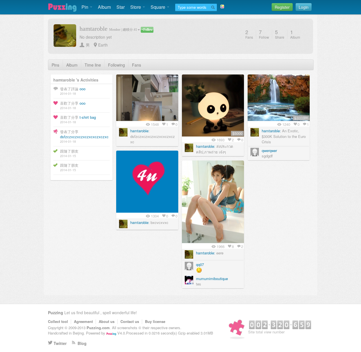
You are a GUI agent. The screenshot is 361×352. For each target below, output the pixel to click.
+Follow (147, 30)
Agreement (83, 321)
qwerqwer (269, 150)
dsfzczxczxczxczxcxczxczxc (84, 136)
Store (136, 7)
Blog (82, 343)
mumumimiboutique (212, 278)
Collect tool (58, 321)
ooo (82, 88)
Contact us (129, 321)
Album (104, 7)
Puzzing (55, 312)
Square (158, 7)
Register (282, 7)
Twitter (60, 343)
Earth (103, 45)
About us (107, 321)
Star (120, 7)
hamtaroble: (139, 130)
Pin (85, 7)
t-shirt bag (88, 117)
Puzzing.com (98, 327)
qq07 (200, 264)
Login (304, 7)
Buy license (155, 321)
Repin (166, 80)
